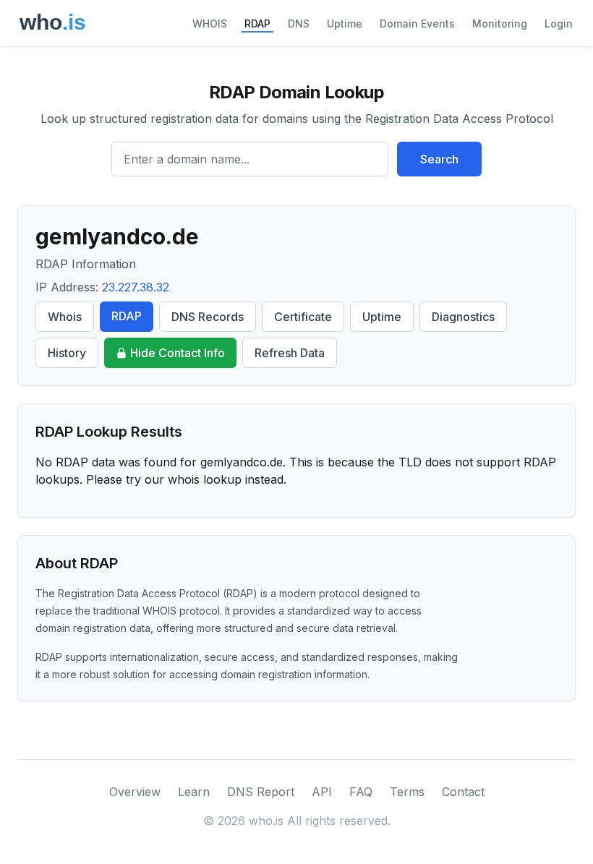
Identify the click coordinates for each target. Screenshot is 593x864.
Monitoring (499, 23)
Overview (135, 791)
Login (559, 23)
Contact (463, 791)
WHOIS (209, 23)
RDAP (257, 23)
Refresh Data (290, 353)
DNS (299, 23)
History (67, 353)
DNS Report (260, 791)
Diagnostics (463, 316)
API (322, 791)
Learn (194, 791)
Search (439, 159)
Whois (65, 316)
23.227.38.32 (135, 287)
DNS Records (207, 316)
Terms (407, 791)
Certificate (303, 316)
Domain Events (417, 23)
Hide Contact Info (177, 353)
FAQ (360, 791)
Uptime (344, 23)
